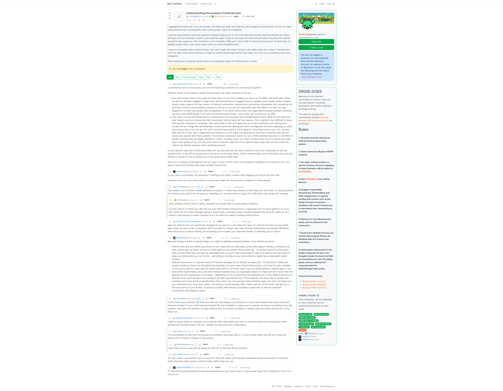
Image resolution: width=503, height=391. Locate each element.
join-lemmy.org (327, 386)
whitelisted (312, 179)
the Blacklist (305, 171)
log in (184, 68)
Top (177, 77)
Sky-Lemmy (174, 3)
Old (208, 77)
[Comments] (179, 17)
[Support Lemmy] (215, 3)
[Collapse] (170, 84)
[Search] (316, 3)
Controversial (189, 77)
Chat (218, 77)
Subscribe (316, 41)
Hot (170, 77)
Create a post (316, 47)
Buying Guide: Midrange (314, 284)
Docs (307, 386)
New (201, 77)
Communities (191, 3)
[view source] (203, 20)
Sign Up (331, 3)
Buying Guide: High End (314, 287)
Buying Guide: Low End (314, 281)
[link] (194, 20)
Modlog (302, 330)
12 (190, 20)
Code (315, 386)
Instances (298, 386)
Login (322, 3)
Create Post (206, 3)
